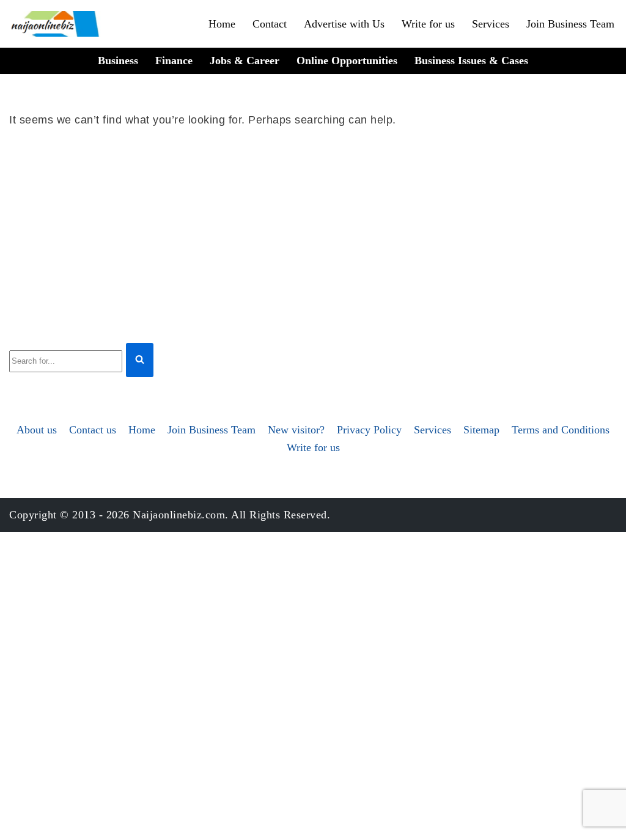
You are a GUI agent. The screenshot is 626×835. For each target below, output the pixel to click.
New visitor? (296, 430)
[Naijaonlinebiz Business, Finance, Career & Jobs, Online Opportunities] (56, 24)
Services (490, 24)
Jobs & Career (244, 60)
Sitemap (481, 430)
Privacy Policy (369, 430)
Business (118, 60)
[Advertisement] (313, 232)
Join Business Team (570, 24)
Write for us (428, 24)
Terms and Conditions (560, 430)
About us (37, 430)
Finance (174, 60)
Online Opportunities (346, 60)
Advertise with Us (344, 24)
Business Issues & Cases (471, 60)
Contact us (92, 430)
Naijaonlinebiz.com (179, 515)
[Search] (139, 360)
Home (221, 24)
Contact (269, 24)
